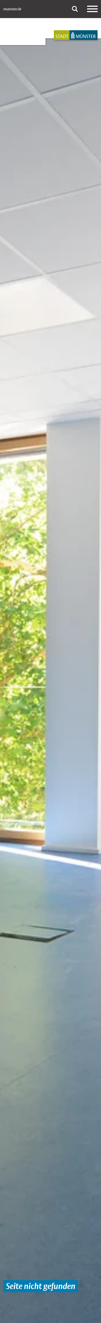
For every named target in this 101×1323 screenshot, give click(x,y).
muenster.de (12, 9)
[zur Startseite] (76, 35)
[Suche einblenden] (74, 9)
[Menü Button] (92, 9)
